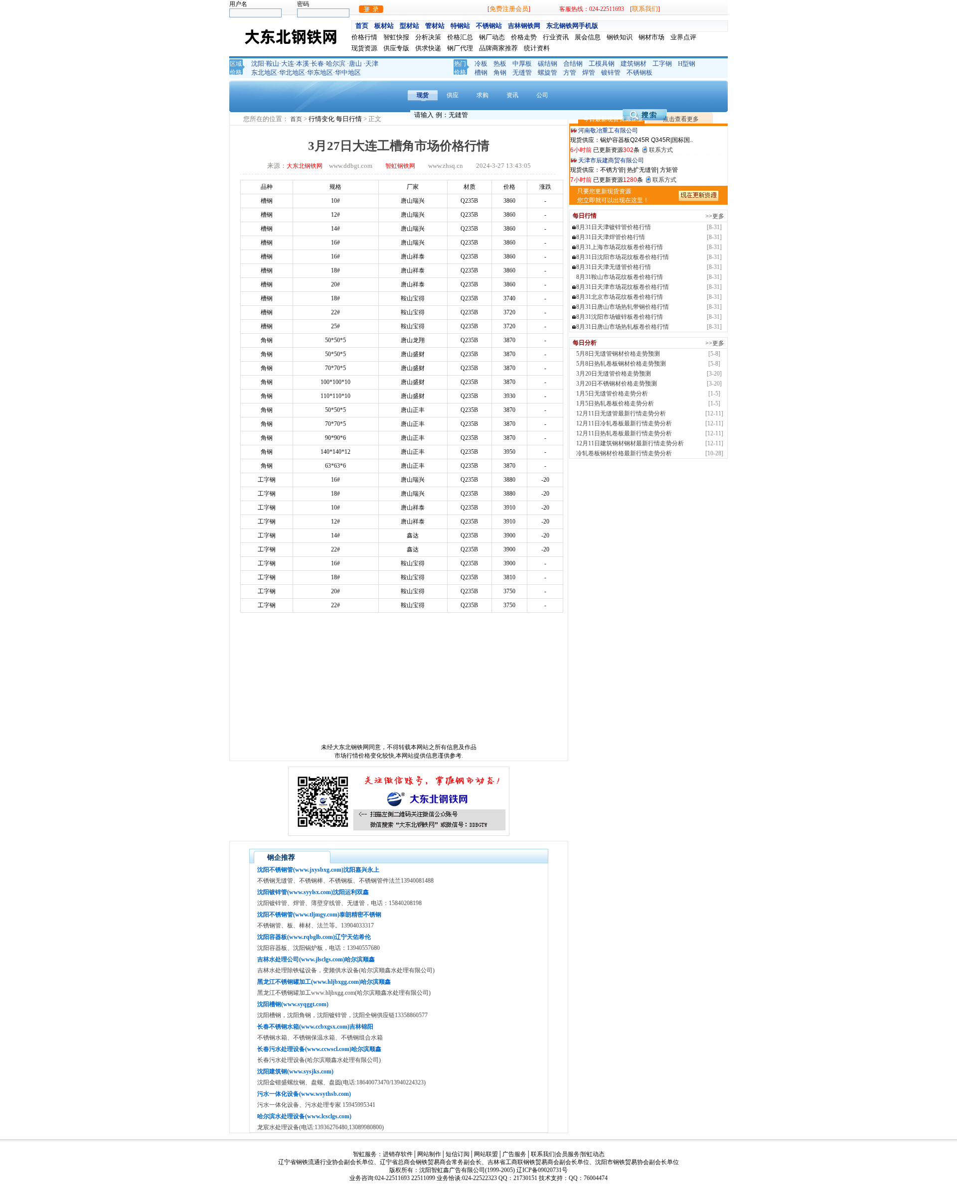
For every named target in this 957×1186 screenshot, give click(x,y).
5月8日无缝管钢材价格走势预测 (618, 353)
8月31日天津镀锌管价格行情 (613, 227)
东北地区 (264, 72)
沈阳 (257, 63)
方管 (569, 72)
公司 (542, 95)
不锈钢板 (639, 72)
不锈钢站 (489, 25)
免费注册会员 (508, 8)
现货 (423, 95)
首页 (361, 25)
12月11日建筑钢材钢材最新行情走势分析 (630, 443)
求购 (482, 95)
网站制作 (429, 1154)
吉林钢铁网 (524, 25)
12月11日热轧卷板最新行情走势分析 (624, 433)
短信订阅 (458, 1154)
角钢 (499, 72)
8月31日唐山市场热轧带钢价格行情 (622, 306)
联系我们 (645, 8)
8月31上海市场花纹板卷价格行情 (619, 247)
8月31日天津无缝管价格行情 (613, 267)
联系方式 (661, 149)
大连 (287, 63)
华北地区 (292, 72)
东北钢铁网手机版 (572, 25)
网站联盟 (486, 1154)
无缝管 (522, 72)
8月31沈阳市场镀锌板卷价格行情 (619, 316)
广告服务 (514, 1154)
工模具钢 (602, 63)
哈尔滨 (335, 63)
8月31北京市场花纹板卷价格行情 (619, 296)
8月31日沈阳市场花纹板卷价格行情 (622, 257)
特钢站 (460, 25)
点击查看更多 (681, 119)
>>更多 (714, 216)
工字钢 (662, 63)
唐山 (355, 63)
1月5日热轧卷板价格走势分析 (615, 403)
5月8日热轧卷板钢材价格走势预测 (621, 363)
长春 (317, 63)
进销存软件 (398, 1154)
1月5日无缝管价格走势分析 (612, 393)
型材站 (409, 25)
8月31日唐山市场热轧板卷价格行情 (622, 326)
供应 (453, 95)
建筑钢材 (633, 63)
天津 (371, 63)
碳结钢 (547, 63)
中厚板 (522, 63)
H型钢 (686, 63)
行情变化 (322, 119)
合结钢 (573, 63)
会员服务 (568, 1154)
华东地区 (320, 72)
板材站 (384, 25)
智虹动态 (593, 1154)
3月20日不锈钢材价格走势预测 (616, 383)
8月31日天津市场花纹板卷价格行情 (622, 286)
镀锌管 (611, 72)
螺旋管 (547, 72)
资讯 (512, 95)
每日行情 (349, 119)
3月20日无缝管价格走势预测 (613, 373)
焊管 (588, 72)
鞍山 (272, 63)
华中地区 (348, 72)
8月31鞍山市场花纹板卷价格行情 (619, 276)
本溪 (302, 63)
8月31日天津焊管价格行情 (610, 237)
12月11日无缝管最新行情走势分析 (621, 413)
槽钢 (481, 72)
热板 (499, 63)
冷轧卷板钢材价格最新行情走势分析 (624, 453)
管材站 (435, 25)
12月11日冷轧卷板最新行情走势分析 (624, 423)
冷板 (481, 63)
